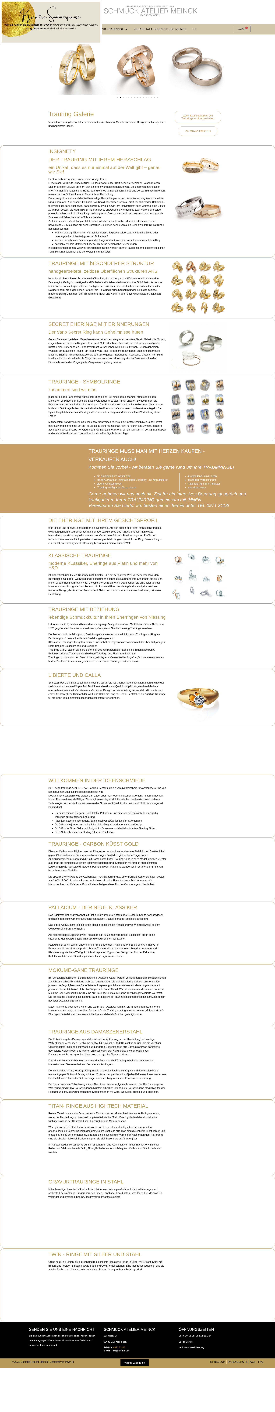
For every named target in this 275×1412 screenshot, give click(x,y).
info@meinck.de (121, 1350)
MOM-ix (69, 1362)
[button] (51, 66)
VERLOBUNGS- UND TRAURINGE (101, 29)
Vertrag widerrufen (134, 1362)
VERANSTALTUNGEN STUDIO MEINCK (160, 29)
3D (195, 29)
